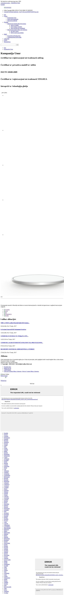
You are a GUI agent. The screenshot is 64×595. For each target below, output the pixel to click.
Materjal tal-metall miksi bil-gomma (16, 23)
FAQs (5, 40)
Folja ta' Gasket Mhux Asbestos (30, 371)
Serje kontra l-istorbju (16, 26)
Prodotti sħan (7, 367)
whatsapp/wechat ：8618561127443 (10, 3)
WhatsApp (3, 380)
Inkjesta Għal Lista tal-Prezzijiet (9, 362)
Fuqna (5, 16)
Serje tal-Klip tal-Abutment (18, 28)
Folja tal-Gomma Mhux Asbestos (12, 371)
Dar (5, 14)
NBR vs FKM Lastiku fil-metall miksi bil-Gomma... (15, 323)
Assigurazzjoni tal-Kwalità (14, 37)
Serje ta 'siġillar (15, 25)
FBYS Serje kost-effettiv (17, 32)
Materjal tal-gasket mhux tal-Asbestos (17, 29)
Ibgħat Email (4, 375)
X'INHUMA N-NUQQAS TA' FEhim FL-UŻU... (14, 336)
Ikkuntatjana (7, 42)
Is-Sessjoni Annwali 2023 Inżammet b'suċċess (13, 329)
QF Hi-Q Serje (14, 31)
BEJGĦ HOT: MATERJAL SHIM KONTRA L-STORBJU (17, 349)
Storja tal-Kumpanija (12, 19)
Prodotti (6, 22)
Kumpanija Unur (11, 17)
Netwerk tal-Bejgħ (12, 20)
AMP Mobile (7, 370)
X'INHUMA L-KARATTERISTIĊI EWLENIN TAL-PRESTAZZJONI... (22, 342)
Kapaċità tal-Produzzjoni (13, 35)
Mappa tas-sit (7, 368)
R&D (5, 34)
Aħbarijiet (6, 39)
